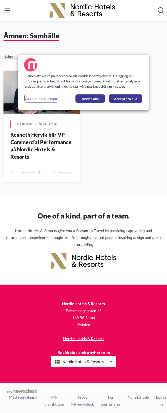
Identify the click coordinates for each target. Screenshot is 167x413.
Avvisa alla (90, 99)
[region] (83, 82)
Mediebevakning (23, 397)
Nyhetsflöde (138, 397)
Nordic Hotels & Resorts (83, 338)
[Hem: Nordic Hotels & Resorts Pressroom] (82, 10)
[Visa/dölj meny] (7, 10)
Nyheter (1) (12, 56)
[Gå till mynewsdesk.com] (22, 391)
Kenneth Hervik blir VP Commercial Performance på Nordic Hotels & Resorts (40, 145)
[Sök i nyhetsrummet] (160, 10)
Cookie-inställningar (41, 98)
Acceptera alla (125, 99)
